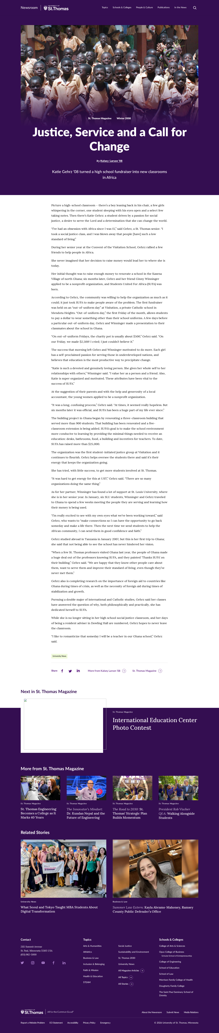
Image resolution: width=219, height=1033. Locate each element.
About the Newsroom (152, 1012)
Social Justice (125, 946)
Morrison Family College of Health (176, 980)
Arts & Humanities (92, 946)
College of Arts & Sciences (172, 946)
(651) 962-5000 (29, 954)
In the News (180, 7)
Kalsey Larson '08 (111, 161)
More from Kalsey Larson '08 (104, 671)
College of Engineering (170, 962)
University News (59, 656)
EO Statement (56, 1023)
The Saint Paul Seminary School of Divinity (176, 994)
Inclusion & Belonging (94, 964)
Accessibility (72, 1023)
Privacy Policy (89, 1023)
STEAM (87, 982)
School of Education (169, 968)
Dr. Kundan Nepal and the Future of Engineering (86, 813)
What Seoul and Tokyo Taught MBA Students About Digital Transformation (59, 909)
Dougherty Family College (171, 986)
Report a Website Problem (33, 1023)
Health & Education (93, 976)
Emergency (105, 1023)
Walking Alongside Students (177, 813)
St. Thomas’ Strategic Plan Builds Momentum (130, 813)
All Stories (123, 984)
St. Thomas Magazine (144, 671)
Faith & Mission (90, 970)
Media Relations (191, 1012)
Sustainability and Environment (133, 952)
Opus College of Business (175, 954)
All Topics (123, 977)
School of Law (166, 974)
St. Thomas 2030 (126, 958)
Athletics (87, 952)
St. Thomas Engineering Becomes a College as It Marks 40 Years (38, 813)
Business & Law (91, 958)
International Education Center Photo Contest (155, 723)
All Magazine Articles (128, 971)
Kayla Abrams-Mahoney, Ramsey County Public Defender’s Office (153, 909)
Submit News (173, 1012)
